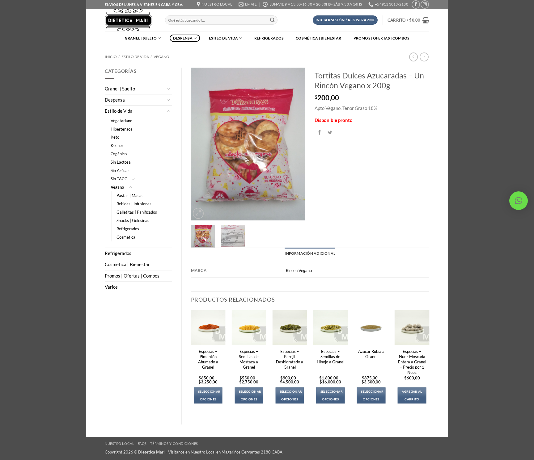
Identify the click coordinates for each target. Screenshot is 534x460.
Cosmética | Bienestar (318, 38)
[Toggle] (168, 88)
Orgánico (119, 153)
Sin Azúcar (120, 170)
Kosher (117, 145)
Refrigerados (269, 38)
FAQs (142, 443)
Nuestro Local (119, 443)
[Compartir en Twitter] (330, 132)
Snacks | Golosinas (133, 220)
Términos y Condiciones (174, 443)
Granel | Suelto (141, 38)
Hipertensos (121, 129)
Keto (115, 137)
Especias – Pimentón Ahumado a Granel (208, 359)
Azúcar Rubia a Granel (371, 354)
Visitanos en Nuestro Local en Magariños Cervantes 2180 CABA (225, 452)
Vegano (161, 57)
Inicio (111, 57)
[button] (345, 20)
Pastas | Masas (130, 195)
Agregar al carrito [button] (412, 395)
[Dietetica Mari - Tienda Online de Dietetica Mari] (130, 20)
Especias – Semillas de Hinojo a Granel (330, 356)
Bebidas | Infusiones (134, 203)
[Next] (295, 144)
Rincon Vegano (299, 270)
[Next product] (413, 56)
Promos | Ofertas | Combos (381, 38)
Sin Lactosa (121, 162)
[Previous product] (424, 56)
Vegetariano (121, 120)
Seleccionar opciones (209, 395)
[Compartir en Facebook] (319, 132)
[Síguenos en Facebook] (416, 4)
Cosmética (126, 237)
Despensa (183, 38)
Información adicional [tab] (310, 253)
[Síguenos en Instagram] (425, 4)
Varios (111, 287)
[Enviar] (272, 20)
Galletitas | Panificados (137, 212)
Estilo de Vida (223, 38)
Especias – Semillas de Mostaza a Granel (249, 359)
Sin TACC (119, 178)
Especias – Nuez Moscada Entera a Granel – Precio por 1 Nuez (412, 362)
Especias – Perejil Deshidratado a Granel (289, 359)
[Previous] (200, 144)
